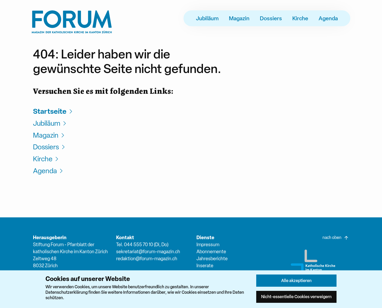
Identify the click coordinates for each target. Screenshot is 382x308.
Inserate (204, 266)
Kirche (300, 18)
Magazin (239, 18)
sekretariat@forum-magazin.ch (148, 252)
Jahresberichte (212, 259)
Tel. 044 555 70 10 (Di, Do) (142, 244)
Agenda (328, 18)
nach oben (331, 237)
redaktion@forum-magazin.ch (146, 259)
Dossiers (271, 18)
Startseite (50, 111)
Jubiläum (207, 18)
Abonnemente (211, 252)
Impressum (207, 244)
